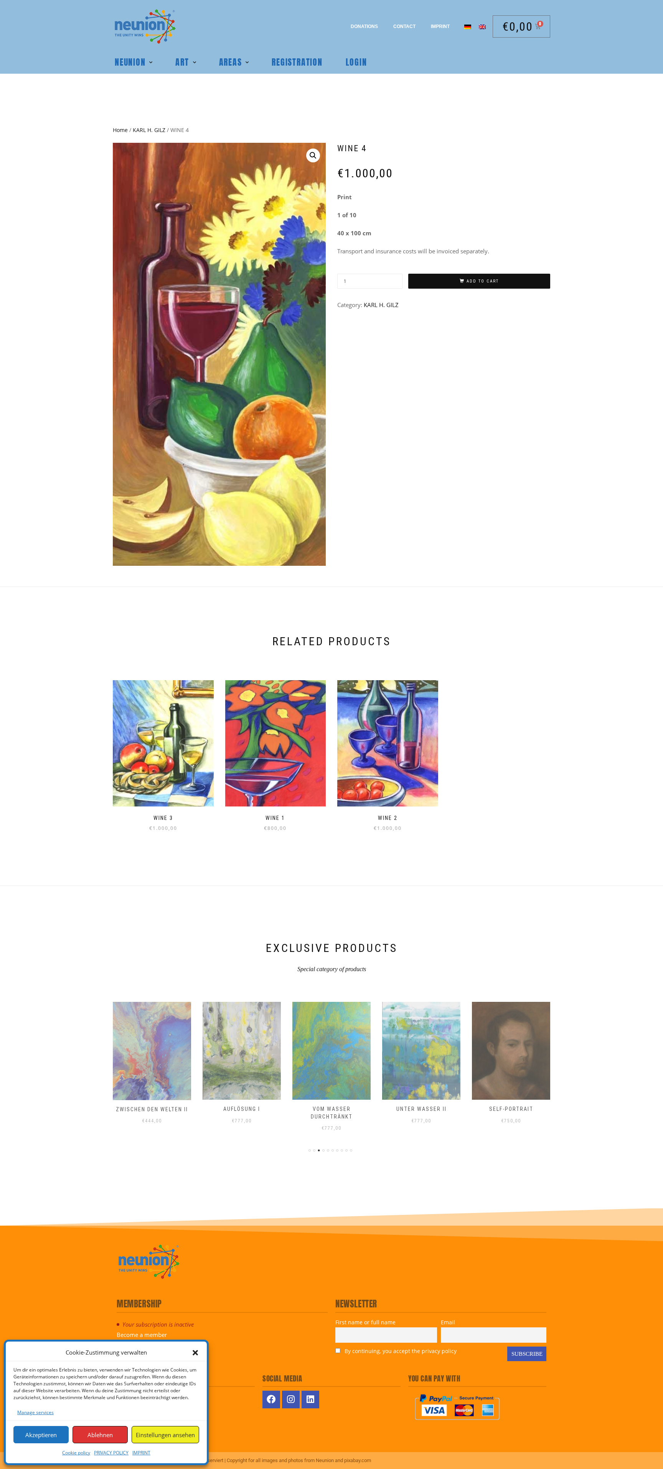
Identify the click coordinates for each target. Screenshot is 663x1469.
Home (120, 130)
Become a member (142, 1334)
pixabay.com (357, 1460)
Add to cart (483, 281)
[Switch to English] (482, 26)
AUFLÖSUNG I (241, 1109)
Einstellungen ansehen (165, 1435)
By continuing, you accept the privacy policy (400, 1351)
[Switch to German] (467, 26)
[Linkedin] (310, 1399)
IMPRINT (141, 1452)
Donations (364, 26)
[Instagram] (291, 1399)
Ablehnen (100, 1435)
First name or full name (365, 1322)
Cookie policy (76, 1452)
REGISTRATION (297, 62)
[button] (195, 1353)
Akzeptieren (41, 1435)
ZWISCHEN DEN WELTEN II (152, 1109)
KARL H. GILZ (149, 130)
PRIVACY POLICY (111, 1452)
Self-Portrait (511, 1109)
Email (448, 1322)
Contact (404, 26)
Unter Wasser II (421, 1109)
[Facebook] (271, 1399)
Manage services (35, 1412)
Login (356, 62)
